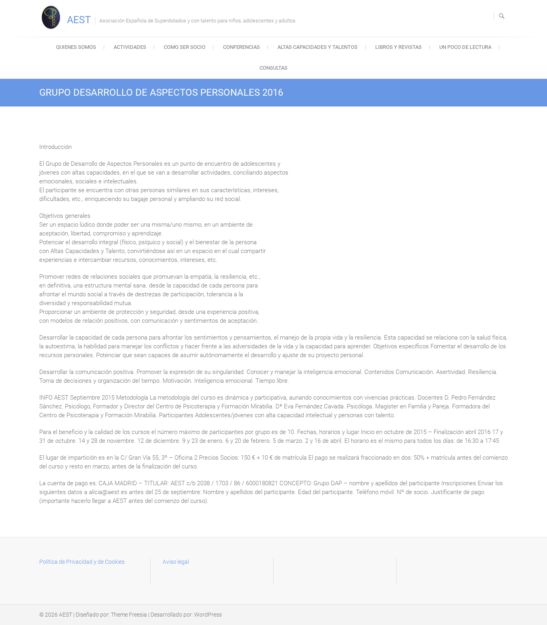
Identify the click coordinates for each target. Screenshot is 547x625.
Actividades (130, 47)
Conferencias (241, 47)
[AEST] (52, 17)
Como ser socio (184, 47)
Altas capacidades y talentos (318, 47)
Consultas (273, 68)
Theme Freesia (129, 614)
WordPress (208, 614)
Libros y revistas (398, 47)
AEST (79, 20)
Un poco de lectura (465, 47)
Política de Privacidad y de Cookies (82, 562)
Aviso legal (176, 562)
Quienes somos (76, 47)
